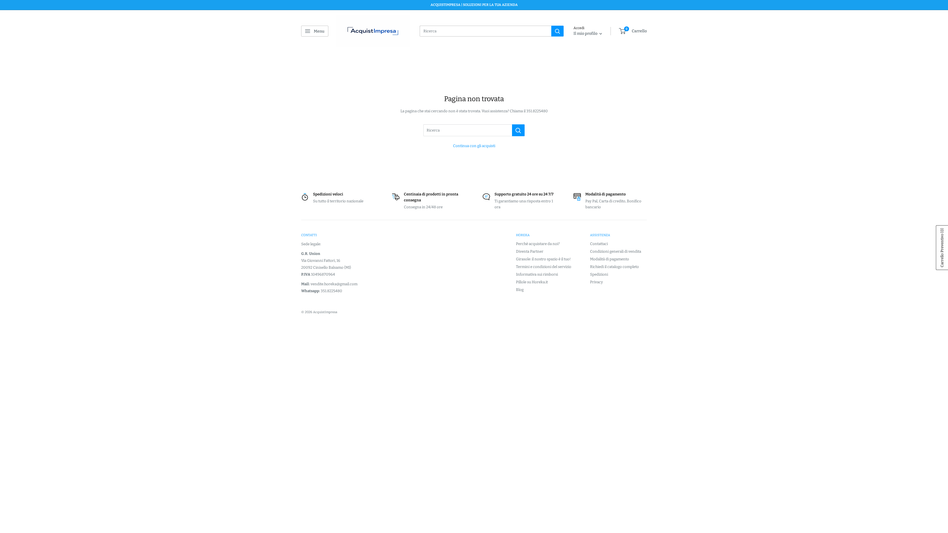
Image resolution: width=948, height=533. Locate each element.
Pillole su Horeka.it (532, 282)
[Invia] (557, 31)
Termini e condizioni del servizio (543, 267)
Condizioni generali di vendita (615, 251)
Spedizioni (599, 274)
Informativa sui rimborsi (537, 274)
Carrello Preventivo (942, 247)
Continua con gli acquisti (474, 146)
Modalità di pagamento (609, 259)
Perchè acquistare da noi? (538, 244)
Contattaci (599, 244)
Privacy (596, 282)
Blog (520, 289)
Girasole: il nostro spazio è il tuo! (543, 259)
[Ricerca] (518, 130)
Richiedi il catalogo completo (614, 267)
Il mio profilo (585, 33)
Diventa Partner (529, 251)
